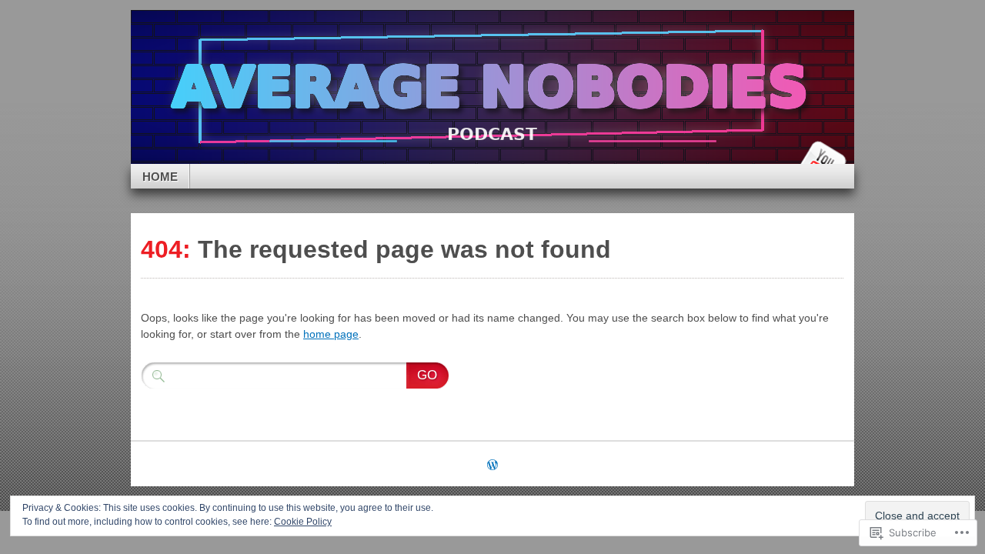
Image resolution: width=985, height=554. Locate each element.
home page (331, 334)
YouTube (821, 158)
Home (160, 176)
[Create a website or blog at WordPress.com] (492, 466)
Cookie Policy (303, 521)
